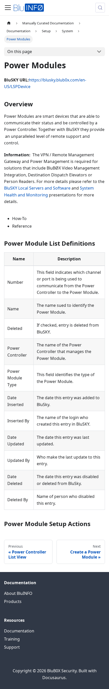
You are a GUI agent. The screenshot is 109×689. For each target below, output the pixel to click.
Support (12, 647)
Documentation (19, 631)
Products (13, 601)
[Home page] (9, 23)
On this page (19, 51)
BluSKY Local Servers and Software (37, 188)
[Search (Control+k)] (100, 7)
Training (12, 639)
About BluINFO (18, 593)
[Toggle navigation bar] (8, 7)
